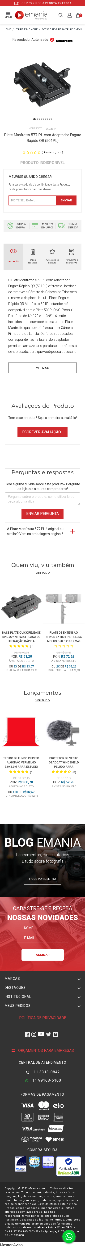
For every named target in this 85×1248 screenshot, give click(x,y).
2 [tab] (38, 119)
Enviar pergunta (42, 513)
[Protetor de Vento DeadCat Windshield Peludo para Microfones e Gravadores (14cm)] (63, 733)
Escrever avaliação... (42, 432)
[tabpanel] (42, 87)
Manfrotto (35, 128)
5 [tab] (50, 119)
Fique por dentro (42, 878)
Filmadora (16, 334)
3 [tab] (42, 119)
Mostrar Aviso (11, 1245)
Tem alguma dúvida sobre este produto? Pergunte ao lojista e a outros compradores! (42, 486)
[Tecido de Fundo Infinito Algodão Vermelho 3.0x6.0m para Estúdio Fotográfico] (21, 733)
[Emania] (31, 15)
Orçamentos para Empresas (45, 1050)
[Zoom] (42, 87)
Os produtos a (46, 3)
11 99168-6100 (46, 1080)
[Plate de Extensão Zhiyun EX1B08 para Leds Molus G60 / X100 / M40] (64, 606)
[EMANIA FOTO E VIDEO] (7, 30)
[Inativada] (20, 1163)
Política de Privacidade (42, 1018)
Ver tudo (42, 573)
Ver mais (42, 368)
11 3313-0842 (46, 1072)
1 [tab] (34, 119)
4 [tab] (46, 119)
